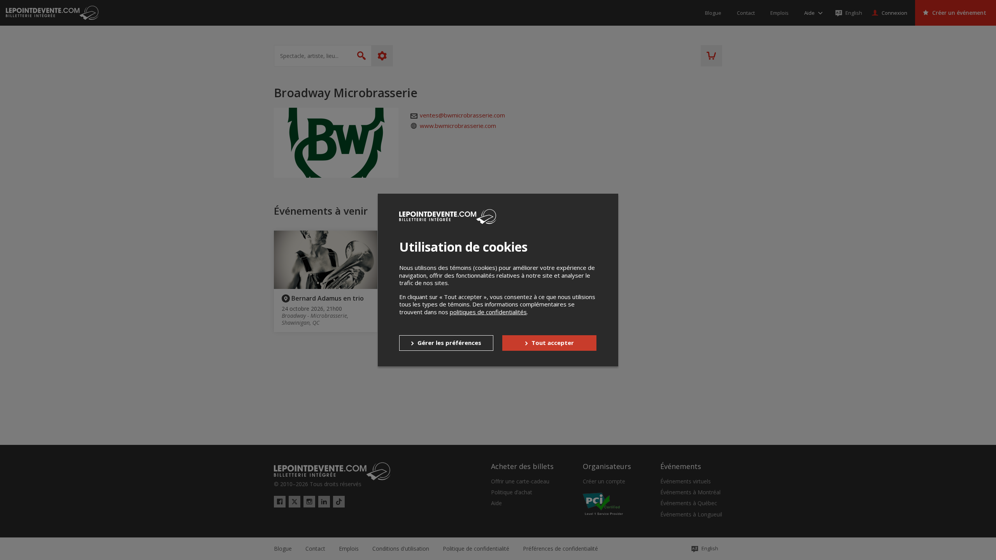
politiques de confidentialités (488, 312)
